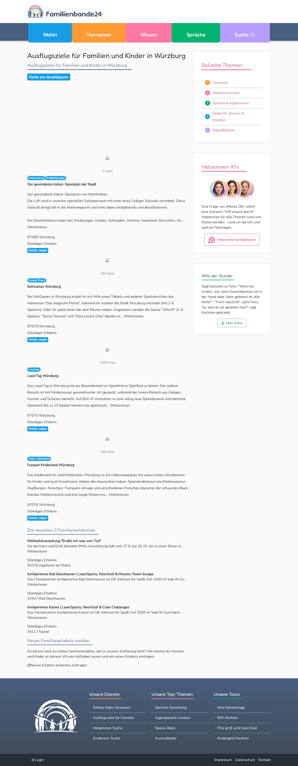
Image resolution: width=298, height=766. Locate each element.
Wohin (50, 35)
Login (39, 759)
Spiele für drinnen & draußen (228, 116)
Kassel (44, 631)
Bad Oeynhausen (52, 598)
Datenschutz (245, 759)
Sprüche (196, 35)
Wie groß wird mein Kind (237, 728)
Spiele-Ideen (165, 728)
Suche (242, 35)
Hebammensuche (226, 93)
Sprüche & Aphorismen (230, 103)
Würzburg (47, 237)
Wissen (148, 35)
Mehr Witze (234, 323)
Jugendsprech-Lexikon (172, 717)
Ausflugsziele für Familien (113, 717)
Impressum (223, 759)
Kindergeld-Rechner (233, 738)
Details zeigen (37, 250)
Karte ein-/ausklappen (48, 77)
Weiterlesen (37, 227)
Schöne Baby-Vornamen (112, 707)
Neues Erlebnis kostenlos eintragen (59, 665)
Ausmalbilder (165, 738)
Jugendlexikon (223, 130)
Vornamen (99, 35)
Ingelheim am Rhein (54, 565)
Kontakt (265, 759)
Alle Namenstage (231, 707)
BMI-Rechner (227, 717)
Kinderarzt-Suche (106, 738)
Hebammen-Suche (107, 728)
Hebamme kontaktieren (236, 239)
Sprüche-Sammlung (171, 707)
